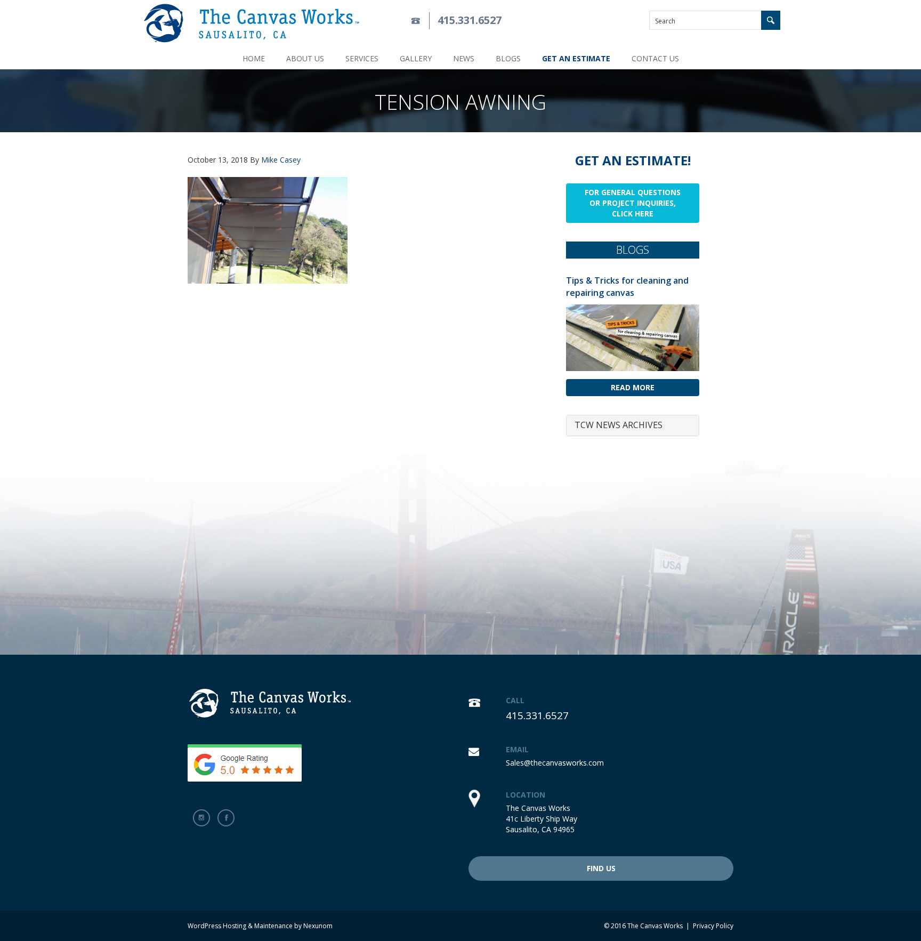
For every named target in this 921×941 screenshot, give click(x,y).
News (463, 58)
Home (254, 58)
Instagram (201, 817)
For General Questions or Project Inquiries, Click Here (633, 203)
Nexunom (318, 925)
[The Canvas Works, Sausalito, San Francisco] (251, 23)
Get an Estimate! (633, 160)
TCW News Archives (619, 425)
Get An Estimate (576, 58)
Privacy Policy (713, 925)
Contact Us (655, 58)
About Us (305, 58)
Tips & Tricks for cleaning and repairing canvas (627, 287)
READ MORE (633, 387)
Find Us (601, 868)
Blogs (508, 58)
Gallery (416, 58)
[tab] (633, 425)
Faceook (226, 817)
